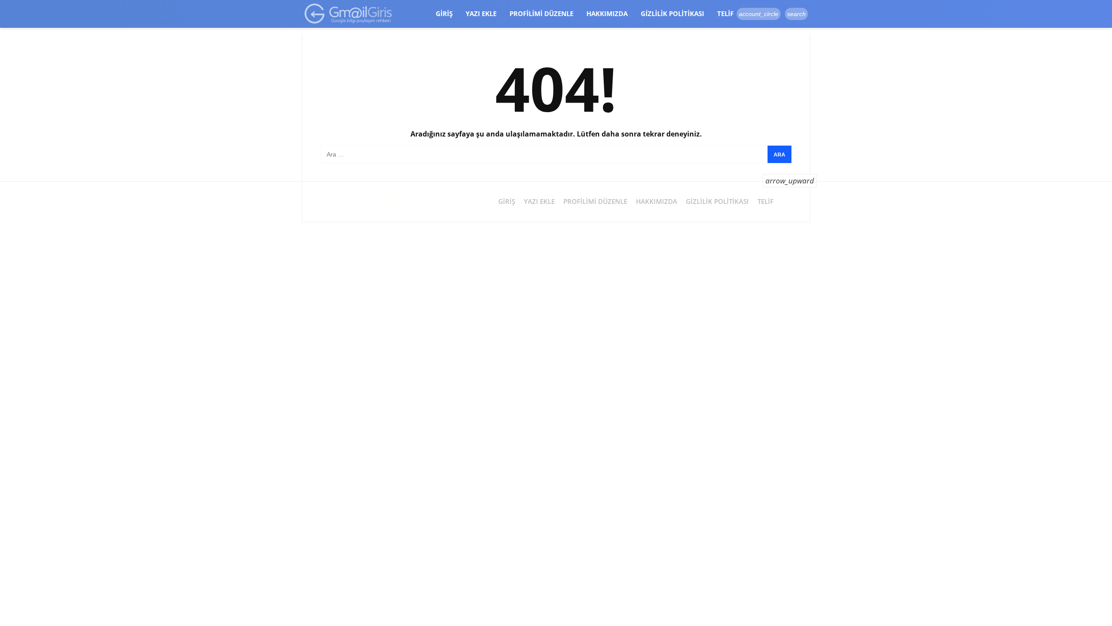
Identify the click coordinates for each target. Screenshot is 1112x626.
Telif (725, 13)
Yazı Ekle (481, 13)
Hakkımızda (607, 13)
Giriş (444, 13)
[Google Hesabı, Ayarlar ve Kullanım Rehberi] (348, 13)
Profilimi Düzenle (541, 13)
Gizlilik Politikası (672, 13)
